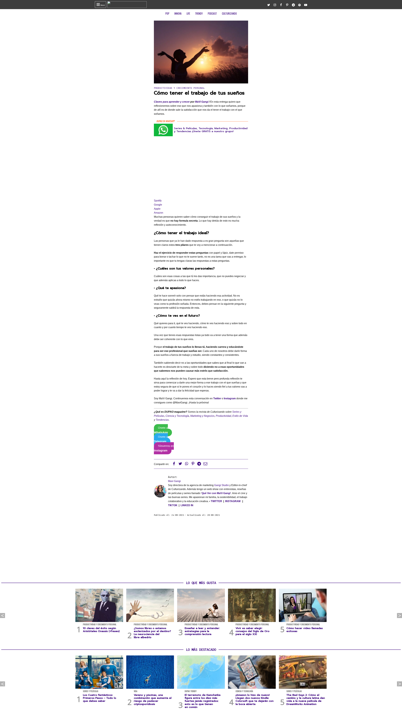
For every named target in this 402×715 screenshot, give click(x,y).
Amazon (158, 212)
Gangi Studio (221, 485)
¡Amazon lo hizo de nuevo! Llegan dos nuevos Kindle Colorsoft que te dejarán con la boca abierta (255, 699)
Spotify (158, 200)
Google (158, 204)
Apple (157, 208)
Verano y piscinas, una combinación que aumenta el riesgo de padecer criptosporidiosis (152, 699)
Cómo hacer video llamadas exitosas (304, 629)
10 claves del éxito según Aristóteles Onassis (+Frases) (101, 629)
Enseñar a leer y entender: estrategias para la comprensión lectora (202, 631)
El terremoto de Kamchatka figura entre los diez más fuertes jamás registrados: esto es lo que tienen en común (202, 701)
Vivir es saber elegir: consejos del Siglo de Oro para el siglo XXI (252, 631)
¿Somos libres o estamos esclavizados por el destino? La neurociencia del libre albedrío (152, 632)
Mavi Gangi (174, 481)
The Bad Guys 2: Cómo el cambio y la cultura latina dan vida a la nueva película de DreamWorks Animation (305, 699)
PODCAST (212, 13)
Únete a (161, 430)
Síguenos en (164, 448)
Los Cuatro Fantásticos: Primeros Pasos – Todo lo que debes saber (99, 698)
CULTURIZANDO (229, 13)
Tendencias (162, 419)
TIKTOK (172, 505)
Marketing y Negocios (202, 416)
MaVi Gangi (201, 101)
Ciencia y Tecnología (177, 416)
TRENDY (199, 13)
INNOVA (178, 13)
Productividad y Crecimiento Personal (179, 88)
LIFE (188, 13)
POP (167, 13)
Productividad (223, 416)
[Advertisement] (201, 549)
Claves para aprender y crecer (172, 101)
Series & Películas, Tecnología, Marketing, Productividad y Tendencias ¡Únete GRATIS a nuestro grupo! (210, 129)
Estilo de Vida (240, 416)
